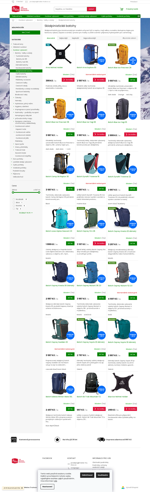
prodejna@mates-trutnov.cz (79, 464)
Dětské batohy (21, 77)
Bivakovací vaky (21, 94)
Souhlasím (103, 475)
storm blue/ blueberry (116, 204)
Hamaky (18, 100)
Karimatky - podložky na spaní (27, 112)
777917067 (75, 468)
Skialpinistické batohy (24, 71)
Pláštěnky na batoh (23, 80)
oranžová (87, 315)
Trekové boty (18, 44)
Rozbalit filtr (24, 213)
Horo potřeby (18, 159)
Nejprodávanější (89, 38)
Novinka (20, 206)
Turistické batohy (22, 56)
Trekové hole (20, 150)
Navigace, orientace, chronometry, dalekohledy (25, 122)
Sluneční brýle (20, 153)
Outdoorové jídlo (22, 138)
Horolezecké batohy (23, 68)
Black (48, 204)
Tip (18, 209)
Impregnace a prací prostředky (27, 109)
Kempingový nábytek (23, 115)
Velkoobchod (18, 177)
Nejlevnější (63, 38)
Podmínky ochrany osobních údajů (99, 466)
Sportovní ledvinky (23, 92)
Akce (19, 202)
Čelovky (18, 97)
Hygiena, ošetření (22, 106)
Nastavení (47, 486)
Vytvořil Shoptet (132, 487)
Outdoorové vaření (22, 126)
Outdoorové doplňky (23, 156)
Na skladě (21, 199)
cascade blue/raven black (56, 369)
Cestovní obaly (21, 86)
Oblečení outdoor (20, 47)
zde (55, 481)
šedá (110, 315)
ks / (26, 32)
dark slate (59, 149)
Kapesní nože (21, 129)
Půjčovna (16, 174)
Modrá (48, 258)
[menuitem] (17, 16)
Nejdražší (75, 38)
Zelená (79, 369)
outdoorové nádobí (23, 135)
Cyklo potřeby (18, 165)
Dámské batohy (22, 65)
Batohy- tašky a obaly (23, 53)
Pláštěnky (19, 141)
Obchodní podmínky (100, 462)
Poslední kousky (19, 171)
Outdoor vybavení (20, 50)
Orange (121, 94)
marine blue (81, 204)
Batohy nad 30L (22, 62)
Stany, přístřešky (21, 147)
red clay (129, 94)
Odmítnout (87, 475)
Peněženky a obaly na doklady (27, 89)
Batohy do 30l (21, 59)
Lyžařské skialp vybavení (22, 162)
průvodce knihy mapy (23, 118)
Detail (132, 80)
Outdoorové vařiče (23, 132)
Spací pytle (19, 144)
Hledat (91, 9)
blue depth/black (52, 426)
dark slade (112, 94)
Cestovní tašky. (22, 83)
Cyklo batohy (21, 74)
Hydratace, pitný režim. (24, 103)
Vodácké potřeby (19, 168)
